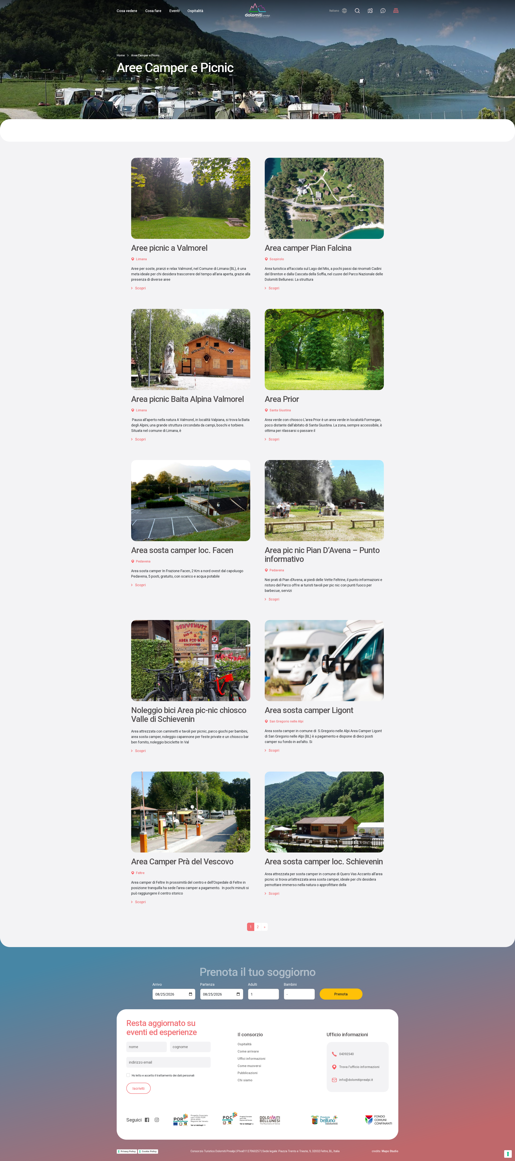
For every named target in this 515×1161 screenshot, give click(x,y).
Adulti (252, 984)
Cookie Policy (149, 1151)
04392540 (346, 1054)
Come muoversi (249, 1066)
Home (121, 55)
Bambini (290, 984)
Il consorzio (250, 1034)
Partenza (207, 984)
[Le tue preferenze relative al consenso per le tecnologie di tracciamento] (508, 1154)
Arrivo (157, 984)
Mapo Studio (390, 1151)
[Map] (370, 10)
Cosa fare (153, 11)
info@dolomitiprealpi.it (356, 1080)
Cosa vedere (127, 11)
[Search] (357, 10)
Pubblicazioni (248, 1073)
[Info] (383, 10)
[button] (338, 10)
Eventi (174, 11)
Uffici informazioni (251, 1059)
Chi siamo (245, 1080)
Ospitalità (195, 11)
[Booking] (395, 10)
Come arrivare (248, 1051)
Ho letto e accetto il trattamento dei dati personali (163, 1075)
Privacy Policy (128, 1151)
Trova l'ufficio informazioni (359, 1067)
